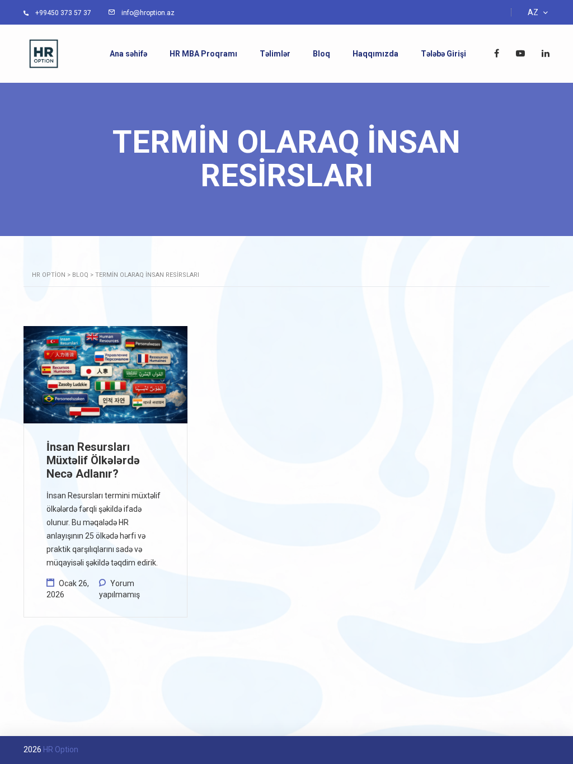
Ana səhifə (128, 53)
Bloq (321, 53)
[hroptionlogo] (44, 53)
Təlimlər (275, 53)
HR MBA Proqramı (203, 53)
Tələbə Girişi (443, 53)
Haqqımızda (375, 53)
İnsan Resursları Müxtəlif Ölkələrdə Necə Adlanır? (93, 460)
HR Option (60, 749)
